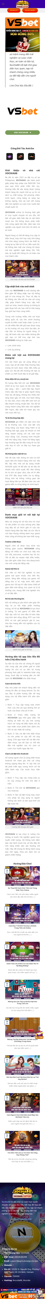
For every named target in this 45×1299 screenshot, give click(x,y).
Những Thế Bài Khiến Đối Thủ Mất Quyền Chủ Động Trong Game (22, 1040)
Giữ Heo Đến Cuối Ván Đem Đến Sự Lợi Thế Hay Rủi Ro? (22, 1078)
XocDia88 (6, 1202)
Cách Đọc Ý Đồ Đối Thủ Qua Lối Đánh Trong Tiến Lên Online (22, 927)
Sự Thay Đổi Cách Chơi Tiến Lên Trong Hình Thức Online (22, 889)
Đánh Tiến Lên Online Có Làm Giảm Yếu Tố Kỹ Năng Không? (22, 965)
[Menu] (3, 4)
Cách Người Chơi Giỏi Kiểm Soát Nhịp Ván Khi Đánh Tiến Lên (22, 1116)
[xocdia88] (22, 4)
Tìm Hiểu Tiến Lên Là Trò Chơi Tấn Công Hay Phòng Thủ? (23, 1154)
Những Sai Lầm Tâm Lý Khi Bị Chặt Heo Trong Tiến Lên (22, 1003)
